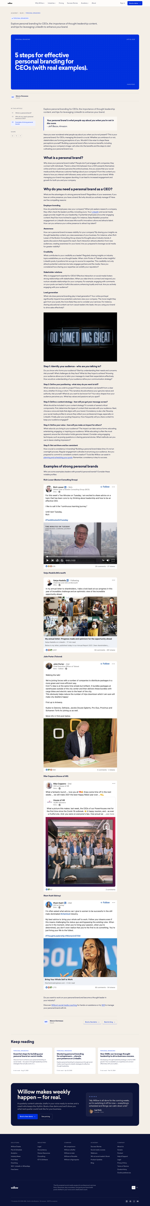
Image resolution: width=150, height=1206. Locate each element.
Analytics (14, 1153)
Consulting (41, 1156)
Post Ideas (14, 1160)
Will (103, 1005)
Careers (120, 1150)
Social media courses (98, 1150)
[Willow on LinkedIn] (126, 1201)
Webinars (94, 1153)
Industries (52, 3)
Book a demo (133, 3)
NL (137, 1187)
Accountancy (42, 1150)
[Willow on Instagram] (134, 1201)
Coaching (14, 1163)
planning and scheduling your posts (58, 457)
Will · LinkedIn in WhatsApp (20, 1166)
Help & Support (122, 1156)
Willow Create (16, 1146)
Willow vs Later (69, 1153)
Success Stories (72, 3)
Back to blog (108, 1022)
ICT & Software (43, 1160)
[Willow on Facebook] (130, 1201)
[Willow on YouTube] (137, 1201)
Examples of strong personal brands (24, 123)
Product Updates (96, 1160)
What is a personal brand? (23, 113)
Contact (120, 1153)
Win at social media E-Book (100, 1156)
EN (133, 1187)
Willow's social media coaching (64, 1005)
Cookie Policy (122, 1169)
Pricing (61, 3)
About (94, 3)
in (12, 136)
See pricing (46, 1116)
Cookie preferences (124, 1173)
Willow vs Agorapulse (71, 1160)
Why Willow (40, 3)
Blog (22, 13)
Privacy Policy (122, 1163)
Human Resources (44, 1153)
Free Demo (14, 1169)
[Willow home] (10, 3)
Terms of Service (123, 1166)
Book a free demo (91, 1022)
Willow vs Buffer (69, 1150)
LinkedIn (95, 212)
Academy (84, 3)
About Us (120, 1146)
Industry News (16, 1156)
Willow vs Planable (70, 1156)
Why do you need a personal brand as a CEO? (24, 117)
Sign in (122, 3)
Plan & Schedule (16, 1150)
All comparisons (69, 1146)
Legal (39, 1146)
